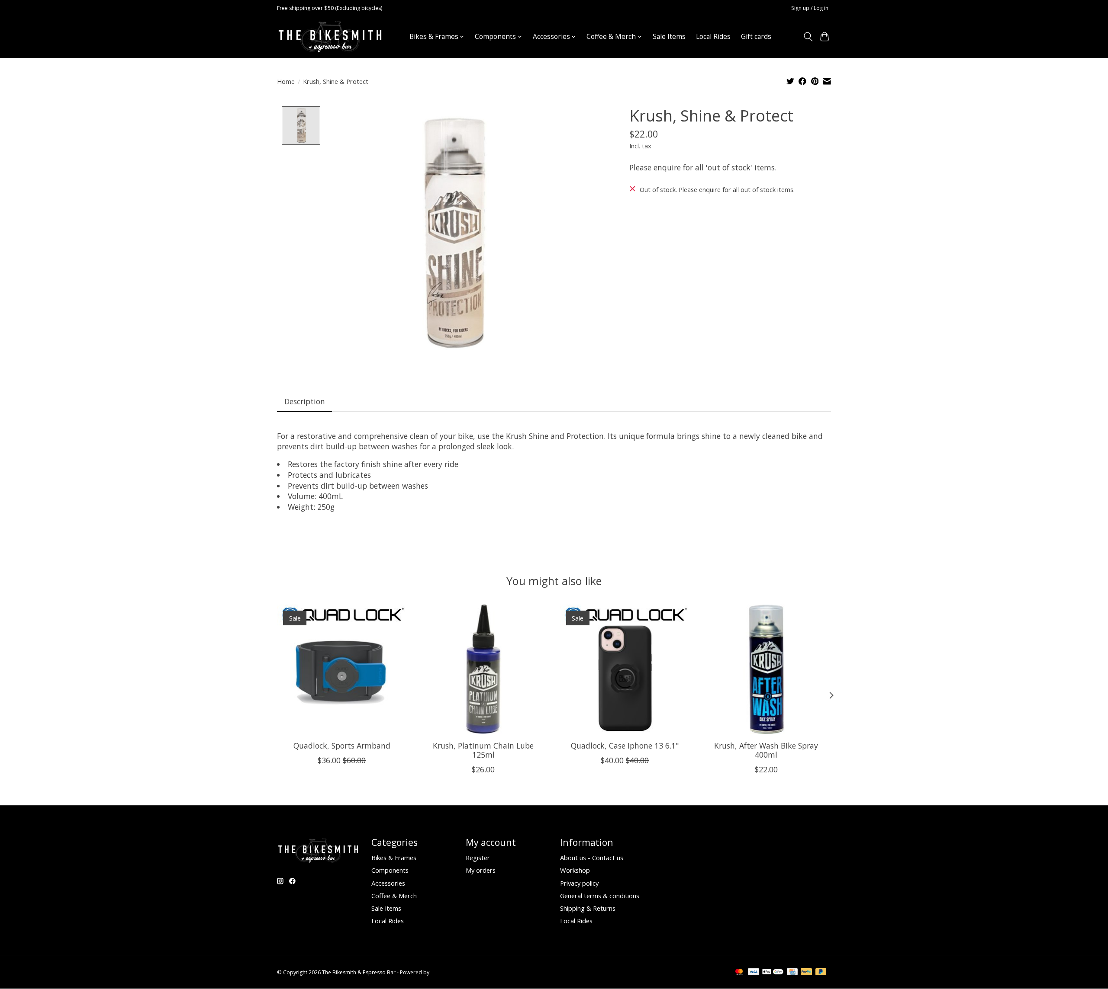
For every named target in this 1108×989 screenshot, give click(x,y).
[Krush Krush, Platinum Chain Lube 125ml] (483, 669)
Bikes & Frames (393, 857)
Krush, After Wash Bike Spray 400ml (766, 749)
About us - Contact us (591, 857)
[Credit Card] (792, 972)
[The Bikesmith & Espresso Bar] (330, 36)
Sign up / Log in (809, 8)
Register (478, 857)
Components (390, 870)
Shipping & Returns (587, 908)
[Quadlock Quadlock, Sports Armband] (341, 669)
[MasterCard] (739, 972)
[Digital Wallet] (772, 972)
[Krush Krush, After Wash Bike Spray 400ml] (766, 669)
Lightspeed (444, 972)
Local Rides (713, 36)
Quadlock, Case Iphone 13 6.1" (625, 745)
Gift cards (756, 36)
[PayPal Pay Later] (821, 972)
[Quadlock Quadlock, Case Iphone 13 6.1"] (624, 669)
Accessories (388, 883)
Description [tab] (304, 401)
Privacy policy (579, 883)
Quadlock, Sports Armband (341, 745)
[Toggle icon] (808, 37)
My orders (481, 870)
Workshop (575, 870)
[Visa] (753, 972)
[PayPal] (806, 972)
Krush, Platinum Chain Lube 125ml (483, 749)
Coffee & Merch (394, 895)
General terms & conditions (599, 895)
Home (286, 81)
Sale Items (669, 36)
